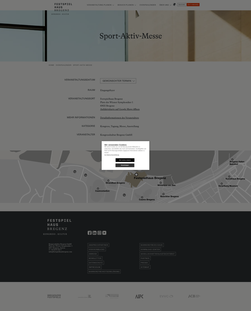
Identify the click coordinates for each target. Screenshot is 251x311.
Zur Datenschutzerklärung (111, 155)
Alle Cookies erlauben (125, 160)
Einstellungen (125, 165)
